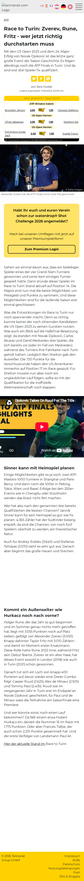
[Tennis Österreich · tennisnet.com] (57, 7)
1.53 (51, 110)
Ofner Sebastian (14, 121)
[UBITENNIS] (42, 6)
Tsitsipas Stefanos (68, 110)
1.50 (51, 133)
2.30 (32, 121)
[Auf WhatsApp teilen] (48, 79)
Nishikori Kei (71, 121)
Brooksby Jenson (15, 110)
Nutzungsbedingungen (64, 868)
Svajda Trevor (70, 133)
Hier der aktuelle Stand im (25, 744)
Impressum (72, 856)
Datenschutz (71, 864)
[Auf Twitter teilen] (34, 79)
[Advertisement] (41, 581)
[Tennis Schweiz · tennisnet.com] (70, 7)
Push (76, 872)
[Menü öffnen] (78, 6)
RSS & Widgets (70, 876)
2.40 (33, 133)
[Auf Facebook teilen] (41, 79)
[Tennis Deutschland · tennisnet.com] (63, 7)
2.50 (32, 110)
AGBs (76, 860)
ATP (6, 19)
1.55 (51, 121)
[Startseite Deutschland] (16, 8)
